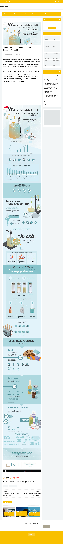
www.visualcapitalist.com (15, 477)
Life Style (54, 55)
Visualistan (32, 540)
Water (15, 486)
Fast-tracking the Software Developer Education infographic (50, 88)
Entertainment (47, 46)
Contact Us (18, 1)
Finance (54, 48)
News (15, 13)
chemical (5, 486)
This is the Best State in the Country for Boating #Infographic (33, 514)
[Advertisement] (22, 95)
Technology (24, 13)
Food (46, 51)
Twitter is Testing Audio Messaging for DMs (51, 76)
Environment (55, 46)
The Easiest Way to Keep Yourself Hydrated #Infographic (8, 514)
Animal (46, 37)
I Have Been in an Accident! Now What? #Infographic (50, 101)
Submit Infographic (10, 1)
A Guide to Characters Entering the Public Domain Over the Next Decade (51, 96)
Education (55, 44)
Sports (46, 60)
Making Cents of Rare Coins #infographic (49, 105)
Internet (46, 55)
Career (54, 39)
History (46, 53)
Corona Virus (47, 41)
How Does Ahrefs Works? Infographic (49, 92)
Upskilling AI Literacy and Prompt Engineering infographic (50, 80)
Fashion (46, 48)
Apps (54, 37)
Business (34, 13)
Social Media (43, 13)
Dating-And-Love (56, 41)
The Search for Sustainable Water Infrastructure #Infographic (20, 513)
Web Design (55, 65)
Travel (54, 63)
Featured (6, 13)
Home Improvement (56, 53)
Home (3, 1)
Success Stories (56, 60)
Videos (46, 65)
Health (52, 13)
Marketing (47, 58)
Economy (46, 44)
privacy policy (31, 534)
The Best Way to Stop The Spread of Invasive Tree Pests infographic (51, 84)
